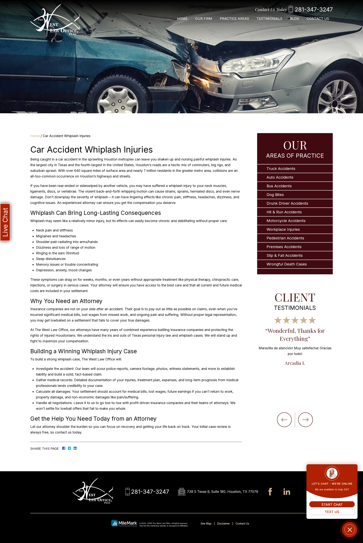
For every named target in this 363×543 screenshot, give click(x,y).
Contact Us (318, 19)
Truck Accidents (281, 168)
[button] (284, 419)
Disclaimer (223, 523)
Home (182, 19)
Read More (321, 371)
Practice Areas (234, 19)
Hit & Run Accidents (284, 212)
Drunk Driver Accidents (287, 203)
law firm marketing (151, 526)
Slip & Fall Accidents (285, 255)
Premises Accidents (284, 247)
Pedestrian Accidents (285, 238)
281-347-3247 (314, 9)
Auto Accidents (280, 177)
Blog (294, 19)
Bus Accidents (279, 186)
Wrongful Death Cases (287, 264)
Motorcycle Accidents (286, 220)
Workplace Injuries (283, 229)
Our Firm (203, 19)
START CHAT (332, 505)
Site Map (206, 523)
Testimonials (269, 19)
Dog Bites (275, 194)
